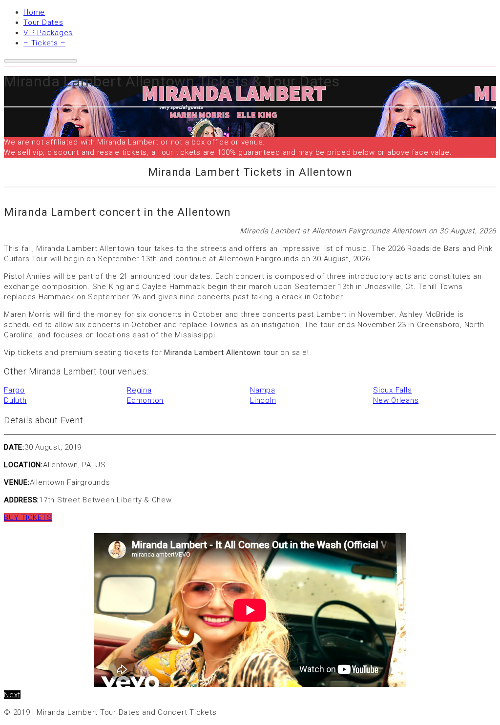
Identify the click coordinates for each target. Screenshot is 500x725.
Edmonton (145, 400)
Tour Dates (43, 22)
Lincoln (263, 400)
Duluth (15, 400)
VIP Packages (48, 32)
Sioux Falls (392, 390)
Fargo (14, 390)
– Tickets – (44, 43)
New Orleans (395, 400)
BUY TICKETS (28, 517)
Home (34, 12)
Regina (139, 390)
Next (12, 694)
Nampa (262, 390)
